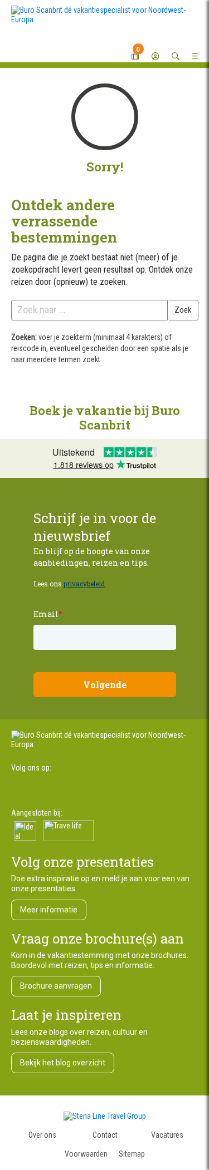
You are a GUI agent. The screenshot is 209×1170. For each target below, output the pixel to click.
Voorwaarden (86, 1153)
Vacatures (167, 1134)
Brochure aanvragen (56, 985)
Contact (105, 1134)
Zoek (183, 310)
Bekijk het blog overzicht (62, 1062)
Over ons (42, 1134)
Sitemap (132, 1153)
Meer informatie (48, 909)
